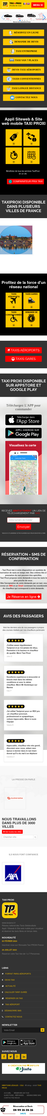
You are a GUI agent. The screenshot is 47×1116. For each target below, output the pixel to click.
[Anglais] (28, 3)
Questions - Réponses (14, 1095)
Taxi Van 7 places (26, 60)
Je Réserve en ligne (22, 596)
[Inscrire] (42, 1030)
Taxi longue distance (26, 88)
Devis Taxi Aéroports (26, 69)
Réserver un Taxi (14, 998)
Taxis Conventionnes (26, 79)
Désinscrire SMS (12, 1010)
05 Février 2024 (9, 941)
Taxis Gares (26, 359)
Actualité (10, 986)
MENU (37, 5)
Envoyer (23, 527)
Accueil (7, 1093)
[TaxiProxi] (10, 917)
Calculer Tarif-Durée (15, 992)
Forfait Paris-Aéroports (18, 973)
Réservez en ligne (26, 32)
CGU (22, 1085)
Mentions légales (10, 1085)
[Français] (25, 3)
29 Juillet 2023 (9, 949)
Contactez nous (26, 97)
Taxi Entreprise (26, 51)
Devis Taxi (9, 980)
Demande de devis (26, 41)
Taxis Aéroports (25, 350)
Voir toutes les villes (13, 831)
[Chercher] (35, 837)
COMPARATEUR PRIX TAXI (27, 181)
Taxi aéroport (12, 1004)
